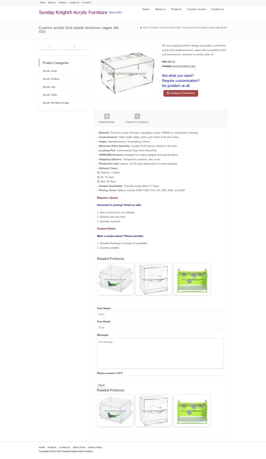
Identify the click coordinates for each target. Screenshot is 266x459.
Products (63, 2)
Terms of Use (79, 447)
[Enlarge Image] (126, 45)
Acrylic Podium (51, 78)
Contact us (74, 2)
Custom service (196, 9)
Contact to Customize (182, 93)
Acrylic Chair (50, 70)
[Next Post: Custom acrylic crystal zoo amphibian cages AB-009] (74, 46)
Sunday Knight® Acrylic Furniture (73, 12)
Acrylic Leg (49, 86)
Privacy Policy (95, 447)
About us (52, 2)
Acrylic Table (50, 94)
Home (42, 2)
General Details (107, 122)
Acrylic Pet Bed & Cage (184, 66)
